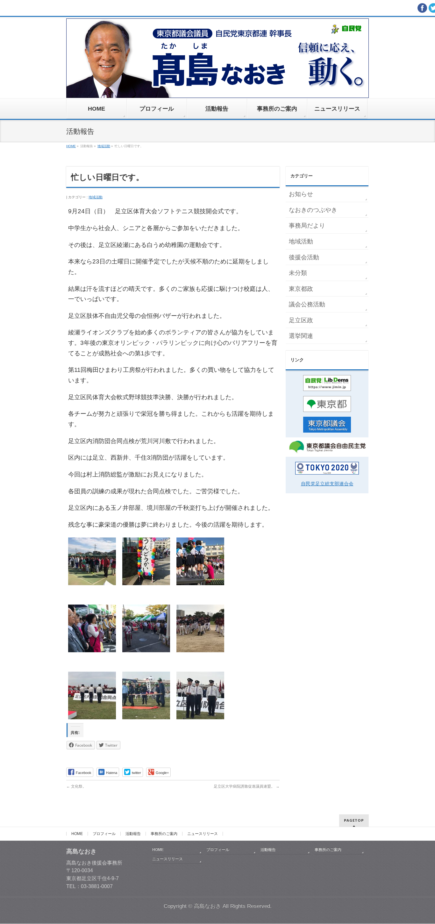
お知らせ (301, 194)
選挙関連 (301, 335)
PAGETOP (354, 820)
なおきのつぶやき (313, 210)
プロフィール (104, 834)
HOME (77, 834)
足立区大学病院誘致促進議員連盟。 (247, 786)
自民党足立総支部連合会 (327, 483)
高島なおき (207, 906)
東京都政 (301, 288)
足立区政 (301, 320)
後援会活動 (304, 257)
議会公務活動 (307, 304)
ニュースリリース (202, 834)
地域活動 (96, 197)
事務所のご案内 (164, 834)
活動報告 (133, 834)
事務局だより (307, 225)
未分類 (298, 273)
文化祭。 (76, 786)
